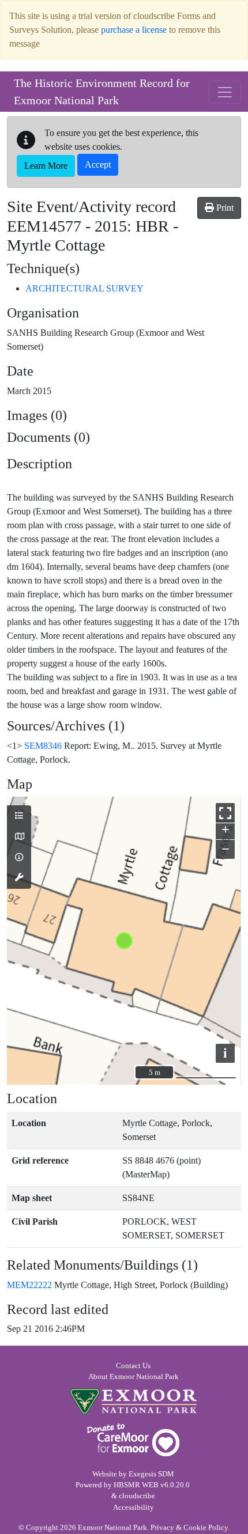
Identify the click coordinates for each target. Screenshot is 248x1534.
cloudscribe (137, 1496)
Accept (98, 164)
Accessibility (133, 1507)
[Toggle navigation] (225, 92)
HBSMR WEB (136, 1485)
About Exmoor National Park (133, 1377)
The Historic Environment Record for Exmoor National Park (102, 92)
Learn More (45, 166)
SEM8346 (43, 746)
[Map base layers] (19, 837)
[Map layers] (19, 816)
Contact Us (133, 1366)
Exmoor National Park (133, 1401)
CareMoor (133, 1439)
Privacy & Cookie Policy (189, 1528)
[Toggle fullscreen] (225, 812)
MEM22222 (29, 1285)
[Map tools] (19, 878)
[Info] (19, 857)
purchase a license (134, 30)
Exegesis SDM (151, 1474)
